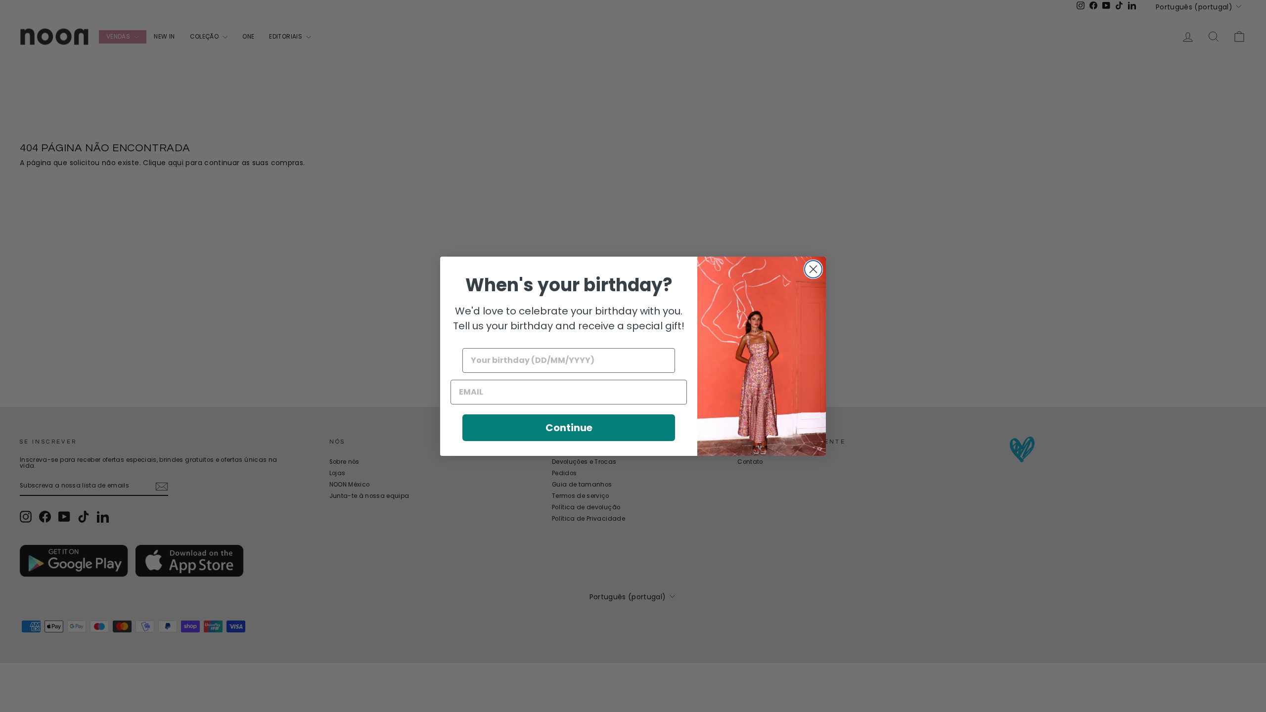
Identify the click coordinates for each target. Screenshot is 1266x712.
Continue (568, 428)
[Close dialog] (813, 269)
